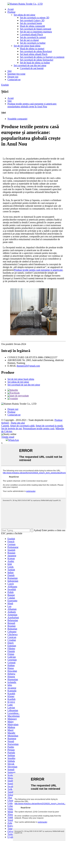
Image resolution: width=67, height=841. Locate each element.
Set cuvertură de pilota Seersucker (36, 59)
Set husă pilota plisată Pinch (33, 54)
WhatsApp (13, 440)
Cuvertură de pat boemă (31, 68)
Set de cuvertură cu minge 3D (34, 17)
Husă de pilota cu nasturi (32, 48)
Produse (11, 12)
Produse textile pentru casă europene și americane (38, 270)
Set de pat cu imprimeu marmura (36, 31)
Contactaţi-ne (14, 79)
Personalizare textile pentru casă (38, 428)
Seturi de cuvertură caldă (22, 425)
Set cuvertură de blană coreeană (35, 29)
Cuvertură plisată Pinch (31, 34)
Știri (9, 71)
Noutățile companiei (17, 118)
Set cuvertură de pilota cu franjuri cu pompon (42, 57)
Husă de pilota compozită (32, 26)
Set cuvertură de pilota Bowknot (36, 51)
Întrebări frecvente (16, 74)
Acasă (10, 9)
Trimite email (7, 437)
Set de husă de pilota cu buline (35, 62)
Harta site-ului (18, 423)
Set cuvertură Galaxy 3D (32, 20)
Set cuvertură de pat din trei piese (30, 65)
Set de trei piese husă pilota (27, 45)
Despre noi (12, 76)
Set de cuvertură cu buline (32, 43)
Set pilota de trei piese (24, 14)
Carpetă (5, 425)
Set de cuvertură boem (31, 23)
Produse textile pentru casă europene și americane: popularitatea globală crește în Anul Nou (32, 105)
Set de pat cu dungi (29, 40)
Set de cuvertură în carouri (33, 37)
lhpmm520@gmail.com (28, 365)
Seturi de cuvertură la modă (49, 425)
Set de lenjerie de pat (11, 428)
